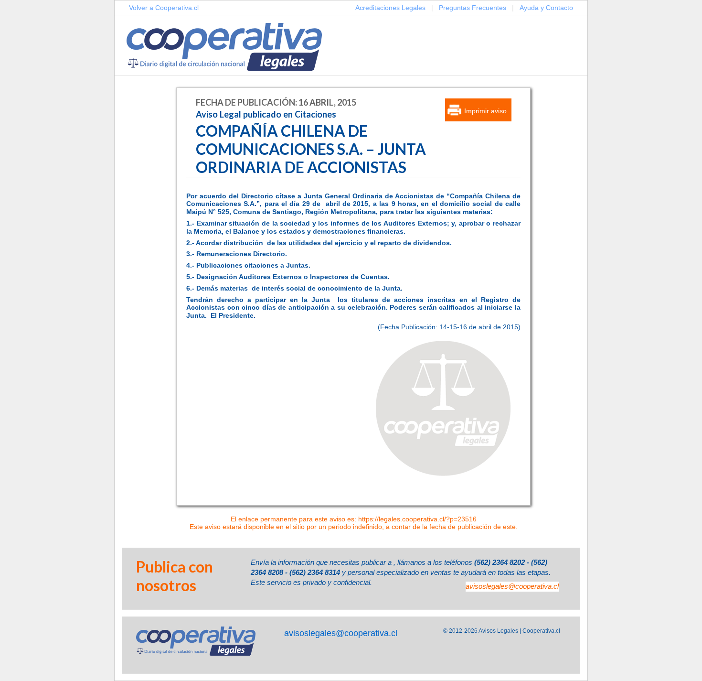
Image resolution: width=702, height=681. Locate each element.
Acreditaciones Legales (390, 7)
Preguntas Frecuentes (472, 7)
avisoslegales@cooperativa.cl (512, 586)
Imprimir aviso (485, 111)
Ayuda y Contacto (546, 7)
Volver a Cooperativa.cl (164, 7)
